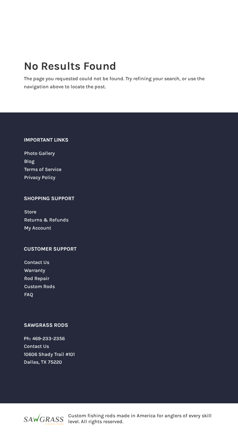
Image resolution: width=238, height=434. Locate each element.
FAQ (28, 294)
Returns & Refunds (46, 220)
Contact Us (36, 262)
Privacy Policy (39, 177)
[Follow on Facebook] (54, 380)
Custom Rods (39, 286)
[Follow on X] (29, 380)
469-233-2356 (48, 338)
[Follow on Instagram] (41, 380)
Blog (29, 161)
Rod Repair (36, 278)
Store (30, 212)
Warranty (34, 270)
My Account (37, 228)
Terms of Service (42, 169)
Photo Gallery (39, 153)
